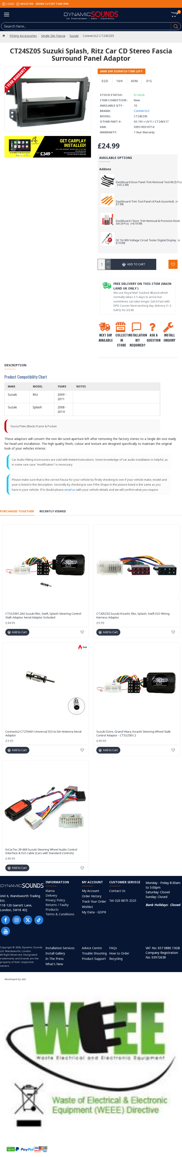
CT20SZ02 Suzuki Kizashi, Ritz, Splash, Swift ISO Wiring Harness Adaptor (133, 615)
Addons (105, 169)
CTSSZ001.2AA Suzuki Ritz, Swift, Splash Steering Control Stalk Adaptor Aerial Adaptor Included (43, 615)
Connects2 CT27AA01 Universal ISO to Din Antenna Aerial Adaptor (43, 733)
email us (69, 490)
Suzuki (74, 36)
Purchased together (17, 511)
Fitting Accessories (23, 36)
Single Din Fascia (53, 36)
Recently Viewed (53, 511)
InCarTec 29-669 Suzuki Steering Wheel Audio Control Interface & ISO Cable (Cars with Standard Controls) (41, 851)
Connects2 (141, 111)
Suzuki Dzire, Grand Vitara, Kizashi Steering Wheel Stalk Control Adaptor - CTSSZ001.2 (133, 733)
